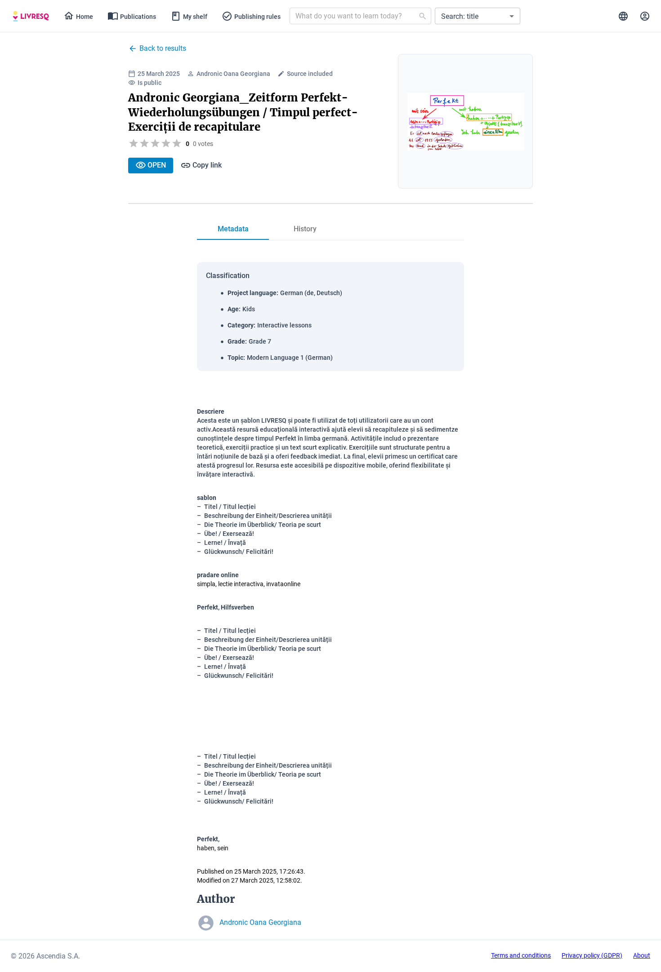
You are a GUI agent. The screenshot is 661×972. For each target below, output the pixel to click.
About (641, 955)
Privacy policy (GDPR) (592, 955)
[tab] (30, 16)
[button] (477, 16)
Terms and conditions (521, 955)
